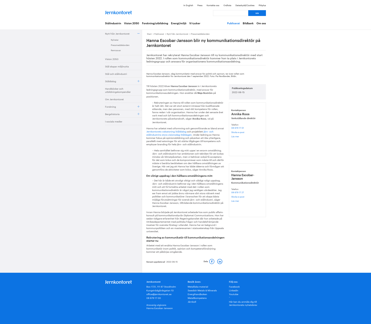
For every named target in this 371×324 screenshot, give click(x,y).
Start (149, 33)
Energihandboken (197, 294)
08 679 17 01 (237, 127)
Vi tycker (194, 23)
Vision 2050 (131, 23)
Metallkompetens (197, 297)
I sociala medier (113, 121)
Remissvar (116, 50)
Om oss (261, 23)
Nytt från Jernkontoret (117, 33)
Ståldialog (110, 81)
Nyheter (115, 39)
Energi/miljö (178, 23)
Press (199, 5)
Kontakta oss (213, 5)
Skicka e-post (237, 132)
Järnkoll (192, 301)
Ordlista (227, 5)
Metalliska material (198, 286)
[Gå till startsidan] (118, 12)
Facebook (234, 286)
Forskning (110, 106)
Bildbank (248, 23)
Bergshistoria (112, 114)
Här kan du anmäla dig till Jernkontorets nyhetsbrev (243, 303)
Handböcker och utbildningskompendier (118, 90)
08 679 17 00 (153, 297)
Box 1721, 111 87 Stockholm (161, 286)
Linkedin (233, 290)
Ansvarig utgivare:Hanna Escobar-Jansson (159, 306)
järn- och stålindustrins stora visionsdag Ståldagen (179, 132)
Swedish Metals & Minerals (202, 290)
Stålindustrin (113, 23)
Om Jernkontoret (114, 99)
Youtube (233, 294)
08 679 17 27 (237, 192)
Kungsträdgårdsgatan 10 (160, 290)
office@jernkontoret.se (158, 294)
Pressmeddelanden (120, 44)
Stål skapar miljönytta (117, 66)
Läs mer (238, 136)
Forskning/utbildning (155, 23)
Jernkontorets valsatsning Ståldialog (166, 131)
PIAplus (262, 5)
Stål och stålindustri (116, 73)
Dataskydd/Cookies (244, 5)
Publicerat (233, 23)
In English (188, 5)
